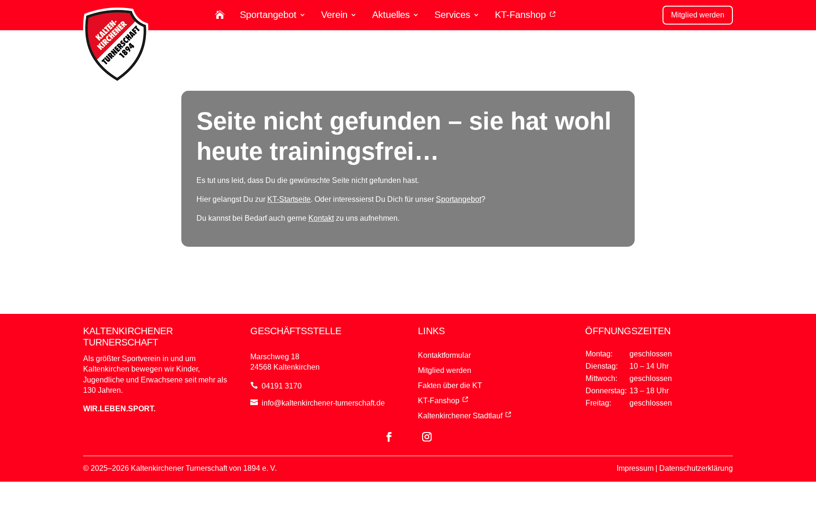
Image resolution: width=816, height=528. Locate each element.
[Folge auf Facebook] (389, 436)
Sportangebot (268, 15)
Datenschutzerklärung (696, 468)
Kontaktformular (444, 355)
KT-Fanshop (522, 15)
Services (452, 15)
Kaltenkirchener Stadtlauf (460, 416)
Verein (334, 15)
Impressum (635, 468)
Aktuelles (391, 15)
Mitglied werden (697, 15)
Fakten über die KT (450, 385)
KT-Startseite (289, 199)
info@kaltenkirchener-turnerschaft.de (323, 403)
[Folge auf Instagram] (426, 436)
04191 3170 (282, 386)
